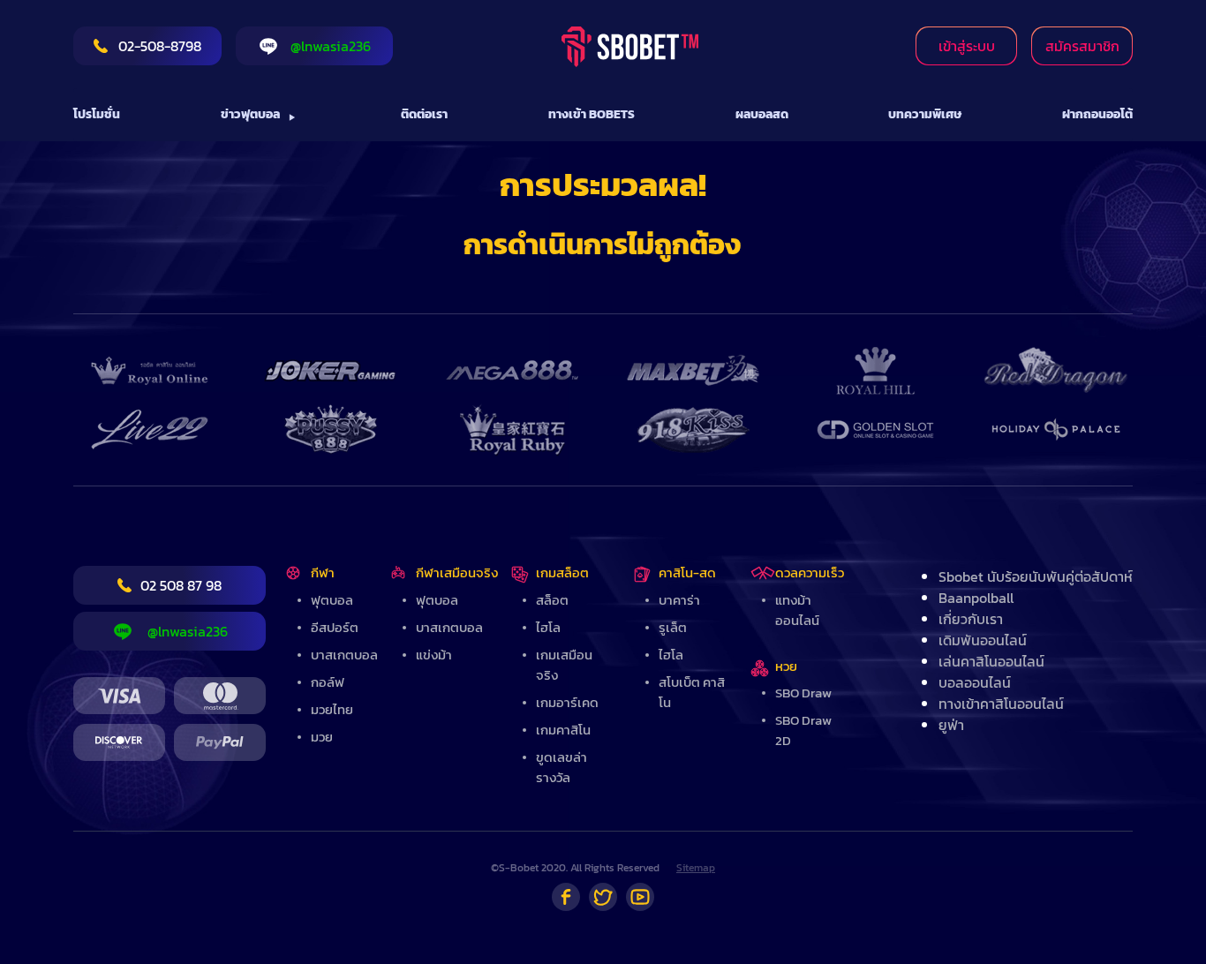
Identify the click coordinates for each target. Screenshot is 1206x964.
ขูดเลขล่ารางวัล (561, 767)
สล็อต (552, 600)
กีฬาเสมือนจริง (457, 572)
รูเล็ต (673, 627)
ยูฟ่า (951, 724)
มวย (322, 737)
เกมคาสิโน (563, 729)
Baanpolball (976, 597)
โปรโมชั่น (96, 114)
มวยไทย (332, 709)
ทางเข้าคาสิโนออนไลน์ (1001, 703)
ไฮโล (548, 627)
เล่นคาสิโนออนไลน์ (991, 661)
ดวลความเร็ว (809, 572)
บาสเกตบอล (344, 654)
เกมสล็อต (562, 572)
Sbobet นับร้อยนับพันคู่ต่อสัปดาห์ (1035, 576)
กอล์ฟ (327, 682)
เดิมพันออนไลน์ (982, 640)
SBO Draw (803, 692)
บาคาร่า (679, 600)
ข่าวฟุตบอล (250, 114)
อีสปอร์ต (334, 627)
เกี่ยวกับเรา (970, 618)
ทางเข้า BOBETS (591, 114)
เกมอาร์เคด (567, 702)
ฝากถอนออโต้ (1097, 114)
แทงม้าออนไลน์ (797, 610)
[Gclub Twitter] (603, 897)
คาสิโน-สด (687, 572)
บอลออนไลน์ (974, 682)
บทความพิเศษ (924, 114)
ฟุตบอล (332, 600)
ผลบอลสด (761, 114)
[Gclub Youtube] (640, 897)
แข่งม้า (434, 654)
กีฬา (323, 572)
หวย (786, 666)
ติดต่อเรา (424, 114)
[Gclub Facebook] (566, 897)
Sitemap (695, 868)
